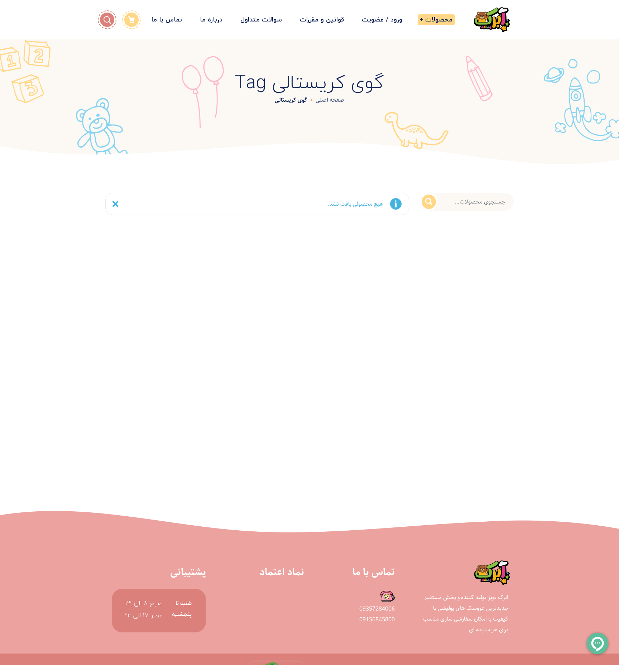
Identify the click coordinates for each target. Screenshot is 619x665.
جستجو (429, 202)
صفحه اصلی (330, 100)
